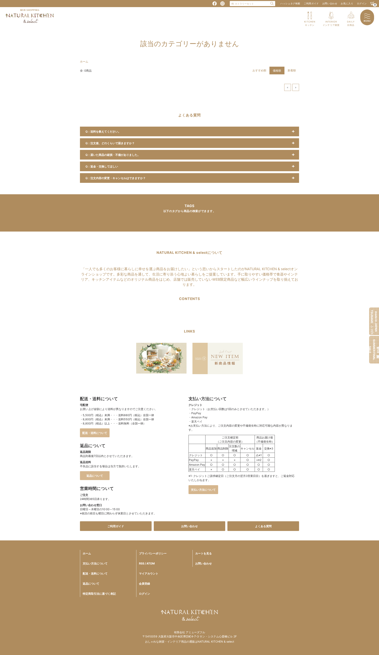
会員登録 (144, 583)
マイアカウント (148, 573)
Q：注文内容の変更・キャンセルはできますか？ (115, 178)
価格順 (277, 70)
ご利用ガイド (311, 3)
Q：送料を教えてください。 (103, 131)
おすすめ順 (259, 70)
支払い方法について (203, 489)
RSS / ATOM (147, 563)
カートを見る (203, 553)
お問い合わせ (329, 3)
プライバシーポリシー (153, 553)
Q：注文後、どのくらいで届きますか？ (110, 143)
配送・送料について (94, 432)
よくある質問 (263, 526)
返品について (94, 475)
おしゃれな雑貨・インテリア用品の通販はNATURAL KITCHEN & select (189, 641)
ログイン (362, 3)
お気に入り (347, 3)
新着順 (292, 70)
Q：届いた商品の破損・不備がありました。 (112, 154)
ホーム (84, 61)
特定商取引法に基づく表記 (99, 593)
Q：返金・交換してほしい (101, 166)
